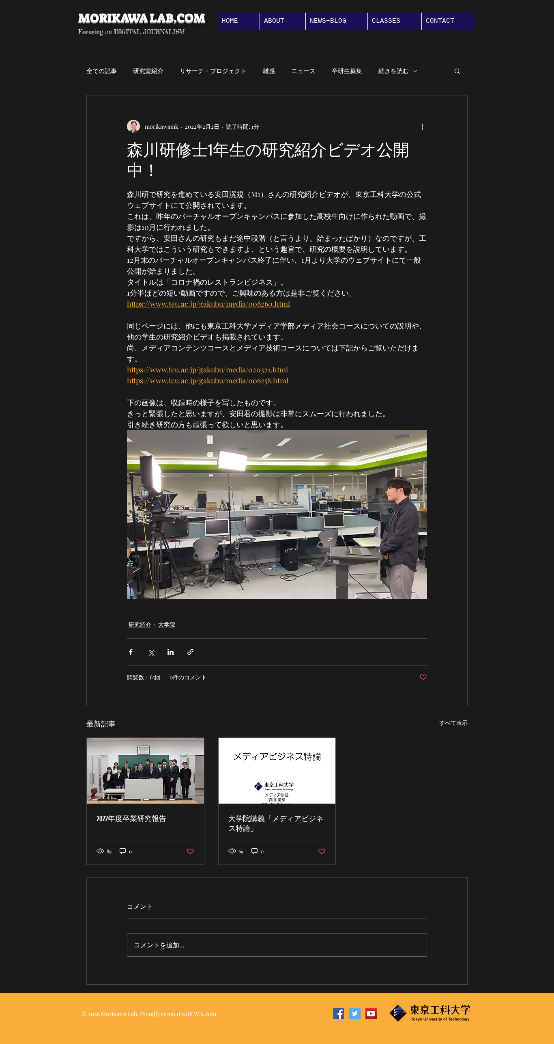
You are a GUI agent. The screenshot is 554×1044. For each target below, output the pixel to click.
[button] (457, 70)
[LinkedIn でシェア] (170, 652)
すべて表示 (453, 722)
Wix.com (205, 1014)
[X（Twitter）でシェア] (151, 652)
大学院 (166, 624)
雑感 (269, 71)
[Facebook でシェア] (131, 652)
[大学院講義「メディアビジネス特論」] (277, 771)
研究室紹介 (148, 71)
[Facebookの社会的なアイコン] (338, 1013)
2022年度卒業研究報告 (131, 818)
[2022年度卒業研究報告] (145, 771)
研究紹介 (140, 624)
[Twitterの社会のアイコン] (355, 1013)
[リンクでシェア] (190, 652)
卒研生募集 (347, 71)
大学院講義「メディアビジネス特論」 (275, 823)
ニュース (303, 71)
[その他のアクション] (422, 126)
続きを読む (393, 71)
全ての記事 (101, 71)
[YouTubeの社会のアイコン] (371, 1013)
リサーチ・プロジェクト (213, 71)
